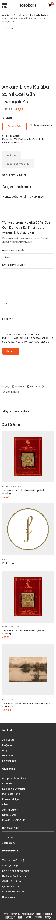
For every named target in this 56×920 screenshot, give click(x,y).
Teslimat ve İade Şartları (16, 860)
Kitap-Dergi (9, 814)
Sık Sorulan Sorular (13, 891)
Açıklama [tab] (11, 155)
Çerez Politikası (11, 886)
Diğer (4, 559)
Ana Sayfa (7, 15)
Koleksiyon (21, 15)
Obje (5, 804)
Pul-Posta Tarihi (38, 15)
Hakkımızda (9, 760)
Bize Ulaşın (8, 896)
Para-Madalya (10, 799)
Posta (20, 142)
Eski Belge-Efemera (13, 788)
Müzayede (8, 755)
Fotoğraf (7, 783)
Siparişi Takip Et (11, 865)
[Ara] (42, 5)
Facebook (35, 386)
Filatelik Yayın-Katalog (13, 486)
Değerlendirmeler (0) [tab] (18, 163)
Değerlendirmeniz (13, 265)
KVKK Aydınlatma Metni (16, 870)
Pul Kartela (8, 563)
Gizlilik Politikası (11, 881)
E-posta (7, 319)
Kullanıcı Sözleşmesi (14, 875)
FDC (4, 18)
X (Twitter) (8, 837)
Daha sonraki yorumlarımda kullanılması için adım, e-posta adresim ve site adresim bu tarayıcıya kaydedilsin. (27, 338)
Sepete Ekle (14, 126)
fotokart (28, 5)
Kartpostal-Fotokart (14, 778)
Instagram (8, 842)
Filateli (14, 142)
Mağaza (7, 745)
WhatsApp (20, 386)
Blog (5, 750)
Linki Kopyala (12, 392)
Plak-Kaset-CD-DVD (13, 820)
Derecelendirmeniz (14, 250)
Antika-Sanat (10, 809)
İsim (5, 303)
